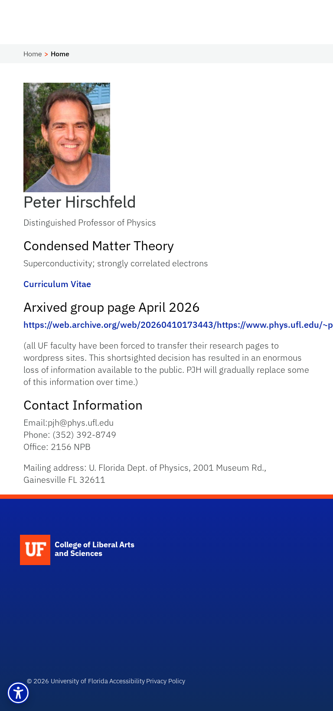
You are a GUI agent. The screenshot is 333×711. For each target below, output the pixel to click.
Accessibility (127, 681)
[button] (18, 693)
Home (32, 53)
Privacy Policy (165, 681)
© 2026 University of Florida (67, 681)
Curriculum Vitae (57, 284)
